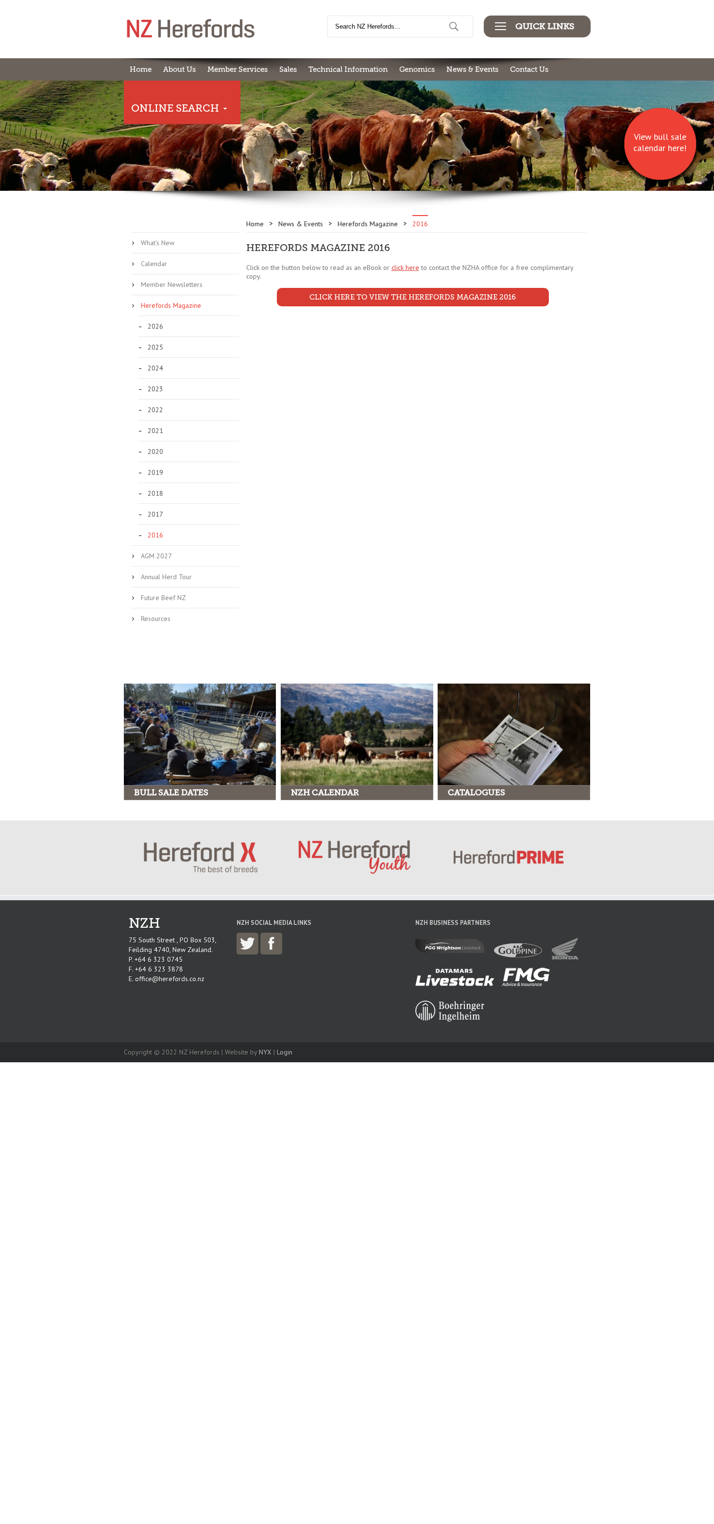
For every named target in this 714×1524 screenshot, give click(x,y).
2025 (155, 347)
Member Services (237, 69)
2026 (155, 326)
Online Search (175, 108)
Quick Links (544, 26)
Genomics (417, 69)
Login (284, 1052)
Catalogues (476, 792)
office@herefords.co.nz (169, 978)
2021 (155, 430)
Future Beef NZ (163, 597)
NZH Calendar (325, 792)
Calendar (154, 263)
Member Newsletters (172, 284)
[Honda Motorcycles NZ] (567, 957)
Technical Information (348, 69)
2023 (155, 389)
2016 (155, 535)
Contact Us (529, 69)
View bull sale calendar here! (659, 142)
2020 (155, 451)
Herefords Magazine (171, 305)
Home (141, 69)
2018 (155, 493)
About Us (179, 69)
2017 (155, 514)
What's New (157, 242)
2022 (155, 409)
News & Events (472, 69)
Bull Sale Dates (171, 792)
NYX (265, 1052)
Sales (288, 69)
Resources (155, 618)
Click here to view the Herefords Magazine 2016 (412, 297)
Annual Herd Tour (166, 576)
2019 (155, 472)
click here (405, 267)
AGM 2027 (156, 556)
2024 (155, 368)
